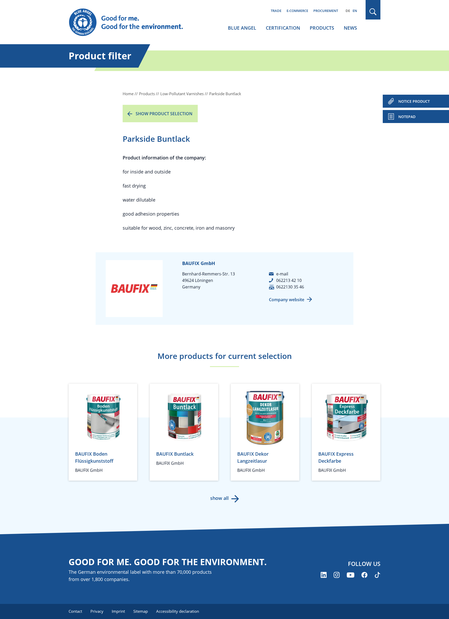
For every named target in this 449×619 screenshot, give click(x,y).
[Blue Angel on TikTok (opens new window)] (377, 575)
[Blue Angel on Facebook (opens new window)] (364, 575)
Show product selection (164, 114)
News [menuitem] (350, 28)
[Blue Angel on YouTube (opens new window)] (350, 575)
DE (348, 10)
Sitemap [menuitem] (140, 611)
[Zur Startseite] (131, 22)
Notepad (406, 116)
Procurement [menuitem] (325, 10)
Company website (286, 299)
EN (355, 10)
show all (219, 498)
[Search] (373, 11)
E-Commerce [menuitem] (297, 10)
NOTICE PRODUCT (414, 101)
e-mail (282, 274)
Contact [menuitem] (75, 611)
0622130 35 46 (290, 287)
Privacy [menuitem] (96, 611)
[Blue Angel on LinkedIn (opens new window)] (324, 575)
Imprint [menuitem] (118, 611)
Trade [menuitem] (276, 10)
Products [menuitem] (322, 28)
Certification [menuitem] (283, 28)
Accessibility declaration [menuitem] (177, 611)
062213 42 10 (289, 280)
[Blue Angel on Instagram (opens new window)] (337, 575)
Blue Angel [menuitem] (242, 28)
